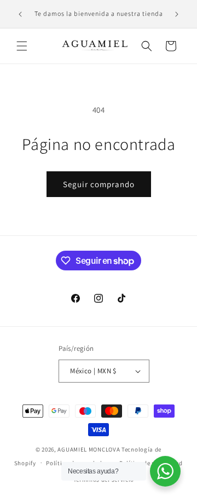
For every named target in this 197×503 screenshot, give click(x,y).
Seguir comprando (99, 184)
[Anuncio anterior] (20, 14)
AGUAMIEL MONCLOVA (88, 449)
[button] (22, 46)
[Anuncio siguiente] (177, 14)
